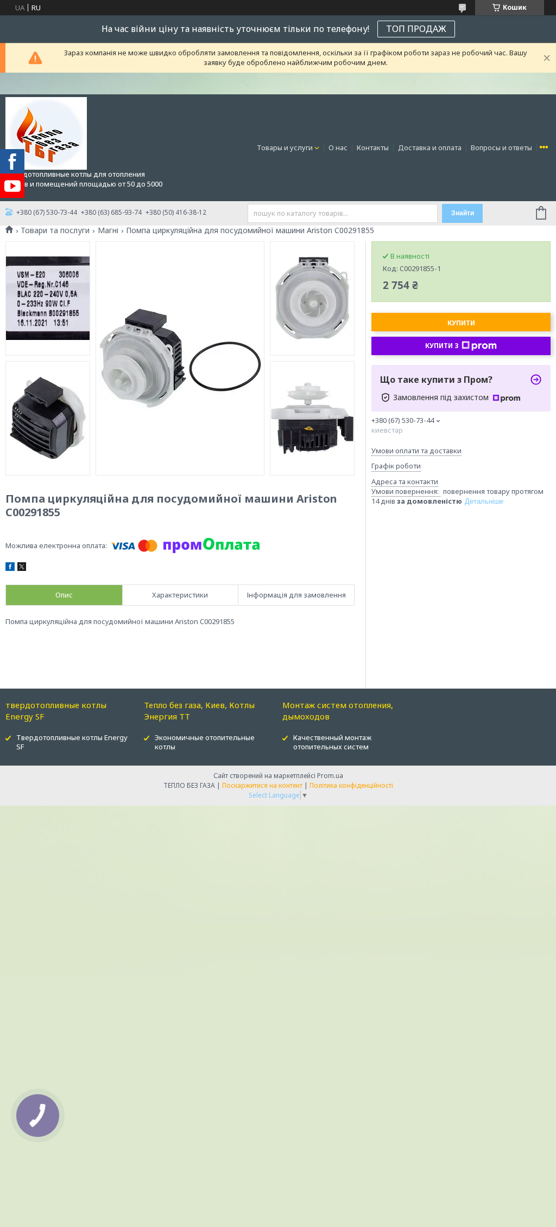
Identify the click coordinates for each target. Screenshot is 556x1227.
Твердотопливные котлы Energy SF (72, 742)
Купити (461, 322)
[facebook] (10, 568)
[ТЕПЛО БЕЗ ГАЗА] (46, 133)
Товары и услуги (285, 147)
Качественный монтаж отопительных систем (332, 742)
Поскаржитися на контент (262, 785)
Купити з (442, 345)
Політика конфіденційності (351, 785)
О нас (338, 147)
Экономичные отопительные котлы (205, 742)
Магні (108, 230)
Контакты (373, 147)
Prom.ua (330, 775)
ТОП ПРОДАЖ (416, 29)
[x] (21, 568)
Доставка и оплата (430, 147)
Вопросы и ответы (501, 147)
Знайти (462, 213)
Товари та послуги (55, 230)
